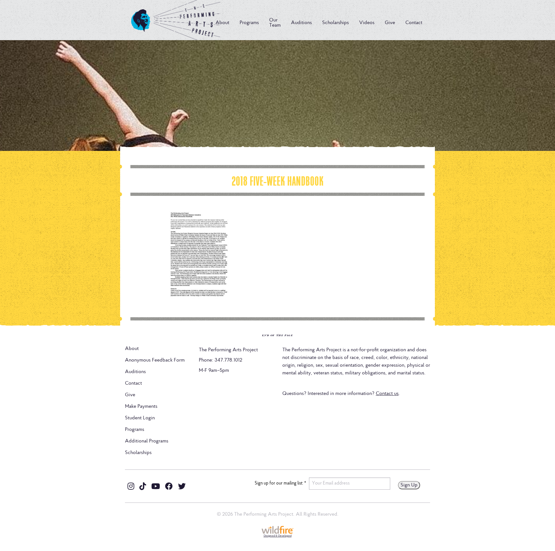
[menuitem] (222, 22)
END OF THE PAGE (277, 335)
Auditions (301, 22)
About (222, 22)
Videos (366, 22)
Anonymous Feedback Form (155, 360)
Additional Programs (146, 441)
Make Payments (141, 406)
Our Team (275, 23)
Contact (413, 22)
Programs (249, 22)
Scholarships (335, 22)
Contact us (387, 393)
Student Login (140, 418)
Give (390, 22)
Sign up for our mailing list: (280, 483)
